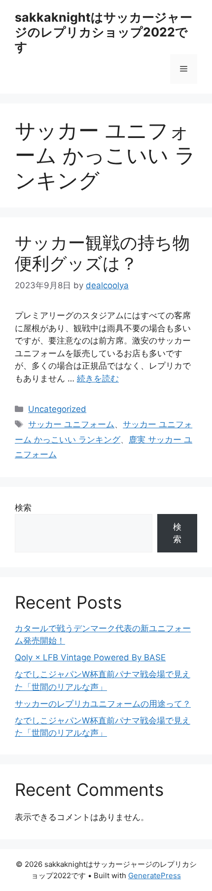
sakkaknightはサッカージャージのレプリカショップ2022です (103, 32)
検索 (23, 508)
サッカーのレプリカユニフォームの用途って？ (103, 704)
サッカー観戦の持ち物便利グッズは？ (102, 253)
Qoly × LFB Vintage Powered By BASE (90, 657)
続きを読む (98, 378)
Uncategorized (57, 409)
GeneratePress (154, 875)
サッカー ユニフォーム (71, 424)
